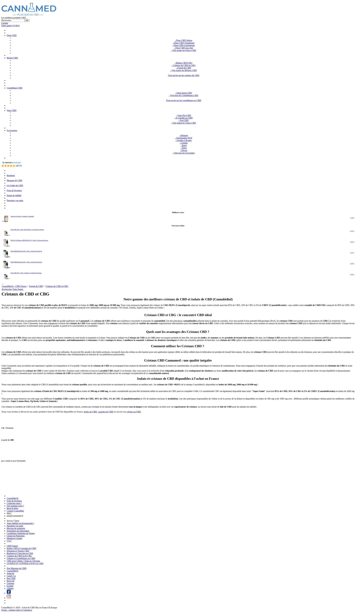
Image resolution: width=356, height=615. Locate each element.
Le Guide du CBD (15, 185)
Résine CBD (12, 58)
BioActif (10, 581)
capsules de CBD (105, 412)
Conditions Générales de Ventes (21, 533)
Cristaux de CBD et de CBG (19, 556)
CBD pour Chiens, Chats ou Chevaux (23, 561)
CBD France (12, 546)
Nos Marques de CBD (16, 568)
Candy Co (11, 576)
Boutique (11, 175)
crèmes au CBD (134, 412)
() (19, 165)
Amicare (10, 573)
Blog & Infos (12, 508)
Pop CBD (11, 578)
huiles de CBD (90, 412)
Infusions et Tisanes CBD (18, 551)
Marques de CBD (14, 180)
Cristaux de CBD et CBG (57, 286)
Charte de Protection (16, 536)
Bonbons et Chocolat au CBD (20, 553)
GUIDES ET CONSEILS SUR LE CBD (25, 563)
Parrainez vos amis (15, 200)
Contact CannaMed (15, 511)
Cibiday (10, 588)
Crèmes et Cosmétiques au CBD (21, 558)
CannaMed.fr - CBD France (14, 286)
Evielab (10, 586)
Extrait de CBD (36, 286)
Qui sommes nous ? (15, 506)
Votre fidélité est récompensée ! (20, 523)
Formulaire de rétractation (18, 531)
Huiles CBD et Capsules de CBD (21, 548)
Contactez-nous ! (14, 503)
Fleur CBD (12, 35)
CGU (9, 541)
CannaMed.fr (12, 498)
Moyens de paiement (16, 528)
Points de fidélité (14, 195)
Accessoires (12, 130)
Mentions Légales (14, 538)
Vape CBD (11, 110)
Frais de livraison (14, 190)
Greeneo (10, 583)
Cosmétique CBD (14, 88)
